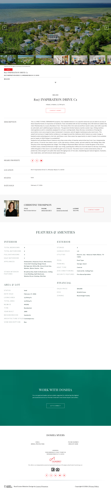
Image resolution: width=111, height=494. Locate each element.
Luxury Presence (42, 486)
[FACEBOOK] (46, 475)
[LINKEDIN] (55, 475)
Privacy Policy (94, 486)
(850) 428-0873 (47, 210)
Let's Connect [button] (55, 405)
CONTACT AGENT (94, 209)
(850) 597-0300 (73, 444)
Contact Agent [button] (55, 110)
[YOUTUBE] (60, 475)
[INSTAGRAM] (51, 475)
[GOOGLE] (64, 475)
